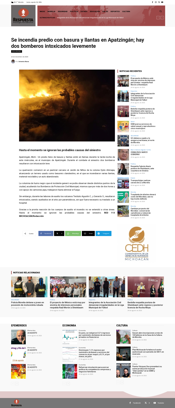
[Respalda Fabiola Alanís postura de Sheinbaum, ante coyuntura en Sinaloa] (123, 169)
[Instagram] (155, 2)
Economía (82, 330)
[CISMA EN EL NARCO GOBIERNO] (123, 155)
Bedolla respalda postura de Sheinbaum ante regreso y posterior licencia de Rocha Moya (90, 18)
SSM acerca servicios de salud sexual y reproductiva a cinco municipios (143, 126)
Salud (132, 121)
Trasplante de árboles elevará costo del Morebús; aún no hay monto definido (143, 196)
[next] (162, 17)
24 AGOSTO (32, 333)
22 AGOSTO (32, 367)
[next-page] (16, 383)
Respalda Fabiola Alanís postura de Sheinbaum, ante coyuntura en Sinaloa (142, 168)
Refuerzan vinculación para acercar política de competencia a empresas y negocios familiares (95, 369)
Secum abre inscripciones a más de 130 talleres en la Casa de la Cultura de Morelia (147, 335)
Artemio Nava (24, 61)
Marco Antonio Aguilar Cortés (141, 149)
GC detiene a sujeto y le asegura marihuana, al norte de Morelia (142, 140)
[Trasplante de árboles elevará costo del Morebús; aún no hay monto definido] (123, 197)
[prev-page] (12, 383)
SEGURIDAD (16, 51)
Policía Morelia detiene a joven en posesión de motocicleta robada (27, 303)
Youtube (161, 403)
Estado (133, 178)
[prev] (158, 17)
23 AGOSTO (32, 350)
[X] (159, 2)
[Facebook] (152, 2)
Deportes (134, 91)
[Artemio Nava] (13, 61)
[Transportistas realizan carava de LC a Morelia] (123, 183)
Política (133, 75)
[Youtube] (162, 2)
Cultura (134, 330)
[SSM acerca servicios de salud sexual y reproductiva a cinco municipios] (123, 126)
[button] (160, 11)
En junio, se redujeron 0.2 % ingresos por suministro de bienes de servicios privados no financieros (95, 335)
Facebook (137, 403)
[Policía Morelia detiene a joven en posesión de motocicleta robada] (29, 287)
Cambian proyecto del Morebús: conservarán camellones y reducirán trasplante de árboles (141, 212)
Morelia (133, 192)
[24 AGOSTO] (18, 337)
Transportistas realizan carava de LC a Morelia (140, 181)
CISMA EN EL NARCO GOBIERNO (139, 153)
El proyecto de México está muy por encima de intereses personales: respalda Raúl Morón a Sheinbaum (143, 81)
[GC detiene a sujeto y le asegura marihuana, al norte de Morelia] (123, 140)
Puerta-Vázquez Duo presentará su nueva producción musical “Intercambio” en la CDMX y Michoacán (147, 369)
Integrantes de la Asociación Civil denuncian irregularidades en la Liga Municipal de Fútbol (143, 97)
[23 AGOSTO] (18, 354)
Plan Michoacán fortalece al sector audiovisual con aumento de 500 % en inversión (148, 352)
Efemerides (31, 330)
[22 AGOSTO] (18, 371)
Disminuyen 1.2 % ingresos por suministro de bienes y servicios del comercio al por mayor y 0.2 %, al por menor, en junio (94, 353)
